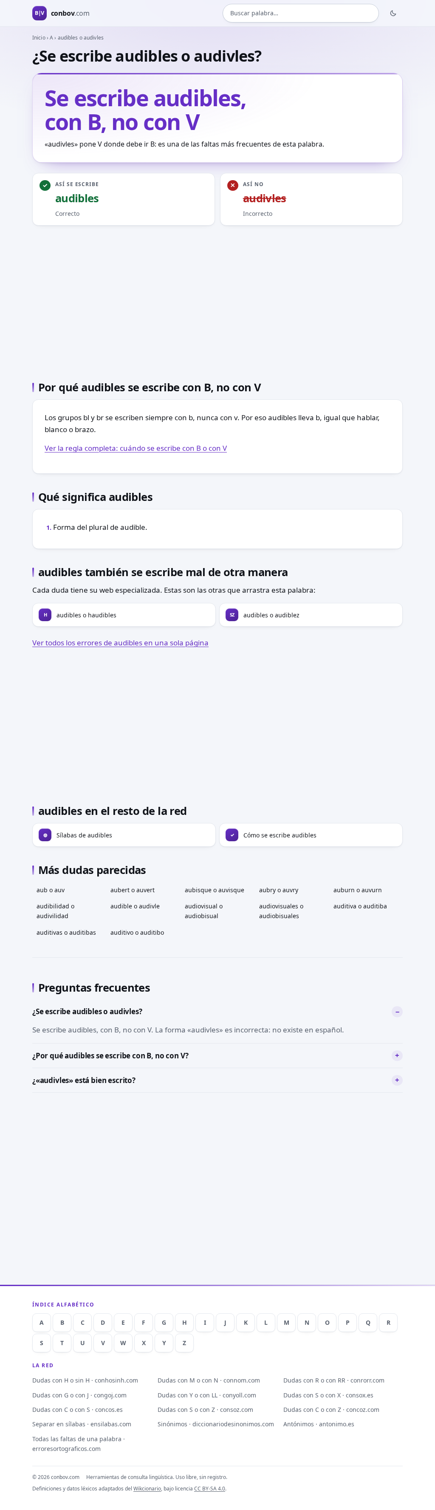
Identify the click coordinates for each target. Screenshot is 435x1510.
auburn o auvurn (357, 890)
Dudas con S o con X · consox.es (328, 1395)
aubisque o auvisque (214, 890)
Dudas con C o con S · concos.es (77, 1409)
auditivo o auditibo (137, 932)
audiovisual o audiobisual (204, 911)
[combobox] (301, 13)
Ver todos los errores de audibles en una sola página (120, 643)
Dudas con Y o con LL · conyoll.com (207, 1395)
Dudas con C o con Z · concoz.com (331, 1409)
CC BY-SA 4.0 (209, 1488)
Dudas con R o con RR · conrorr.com (333, 1380)
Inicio (38, 37)
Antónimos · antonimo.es (318, 1424)
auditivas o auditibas (66, 932)
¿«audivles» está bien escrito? (84, 1080)
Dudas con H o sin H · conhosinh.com (85, 1380)
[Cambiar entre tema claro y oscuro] (393, 13)
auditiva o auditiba (360, 906)
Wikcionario (147, 1488)
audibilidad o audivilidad (55, 911)
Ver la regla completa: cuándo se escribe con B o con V (136, 448)
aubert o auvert (132, 890)
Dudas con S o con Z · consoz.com (205, 1409)
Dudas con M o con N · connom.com (209, 1380)
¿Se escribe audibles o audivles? (87, 1011)
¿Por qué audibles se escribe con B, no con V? (110, 1055)
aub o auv (51, 890)
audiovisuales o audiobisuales (281, 911)
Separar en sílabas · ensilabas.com (81, 1424)
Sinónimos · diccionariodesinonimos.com (216, 1424)
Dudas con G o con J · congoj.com (79, 1395)
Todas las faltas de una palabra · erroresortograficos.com (78, 1444)
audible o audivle (135, 906)
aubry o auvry (278, 890)
